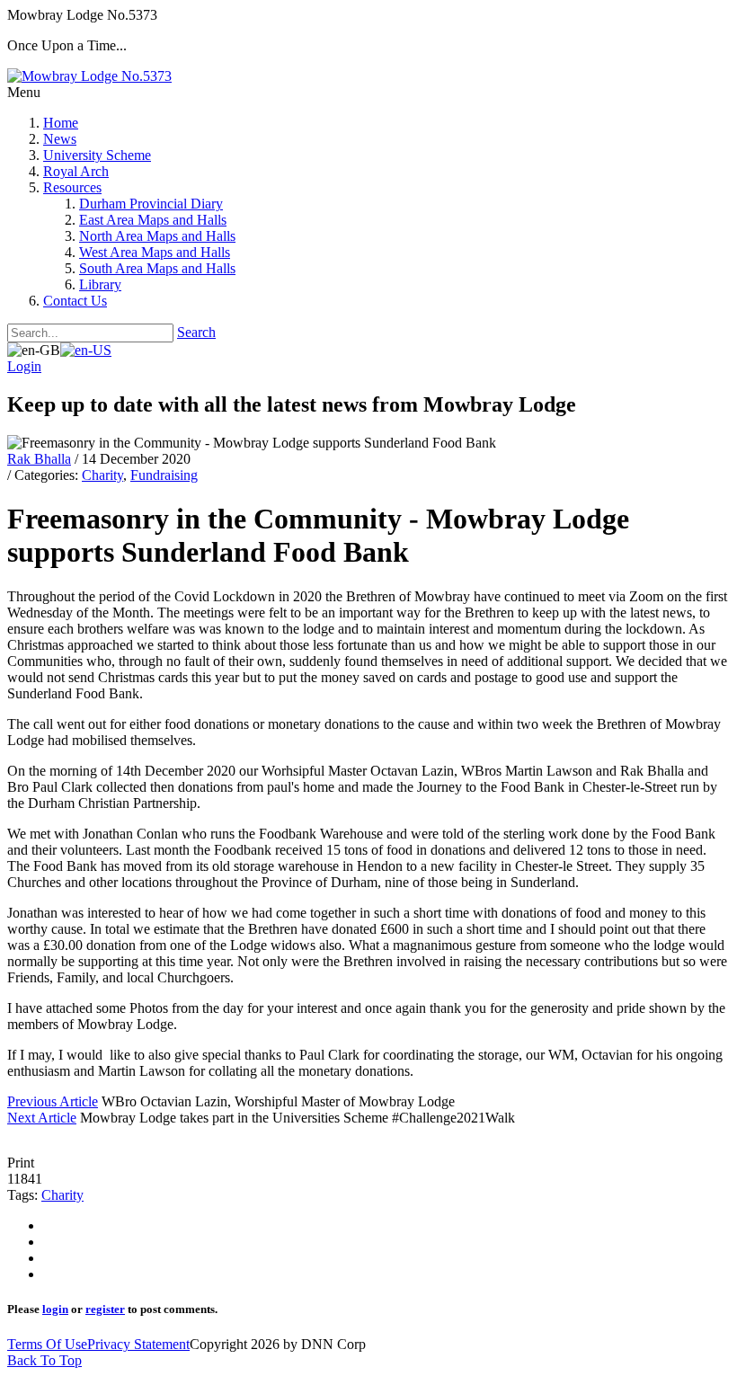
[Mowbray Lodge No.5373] (89, 76)
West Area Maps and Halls (154, 252)
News (59, 138)
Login (24, 366)
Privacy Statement (138, 1344)
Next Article (41, 1117)
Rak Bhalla (39, 458)
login (55, 1309)
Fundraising (164, 475)
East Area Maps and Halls (152, 219)
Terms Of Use (47, 1344)
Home (60, 122)
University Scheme (97, 155)
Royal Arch (76, 171)
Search (196, 332)
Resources (72, 187)
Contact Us (75, 300)
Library (100, 284)
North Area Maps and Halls (157, 236)
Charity (102, 475)
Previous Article (52, 1101)
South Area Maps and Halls (157, 268)
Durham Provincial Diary (151, 203)
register (105, 1309)
